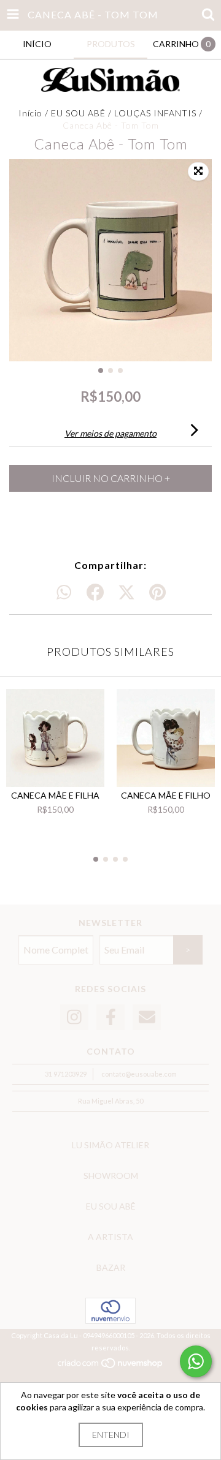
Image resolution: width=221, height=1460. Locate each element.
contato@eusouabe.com (139, 1074)
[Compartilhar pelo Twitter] (126, 593)
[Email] (147, 1017)
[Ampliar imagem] (198, 171)
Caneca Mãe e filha (55, 795)
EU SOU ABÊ (78, 113)
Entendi (111, 1434)
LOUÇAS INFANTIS (155, 113)
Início (30, 113)
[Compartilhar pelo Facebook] (95, 593)
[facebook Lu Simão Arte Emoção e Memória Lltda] (110, 1017)
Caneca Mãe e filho (166, 795)
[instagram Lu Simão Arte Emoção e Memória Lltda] (74, 1017)
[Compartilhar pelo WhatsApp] (64, 593)
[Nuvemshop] (111, 1367)
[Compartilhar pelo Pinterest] (157, 593)
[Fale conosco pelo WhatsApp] (196, 1361)
